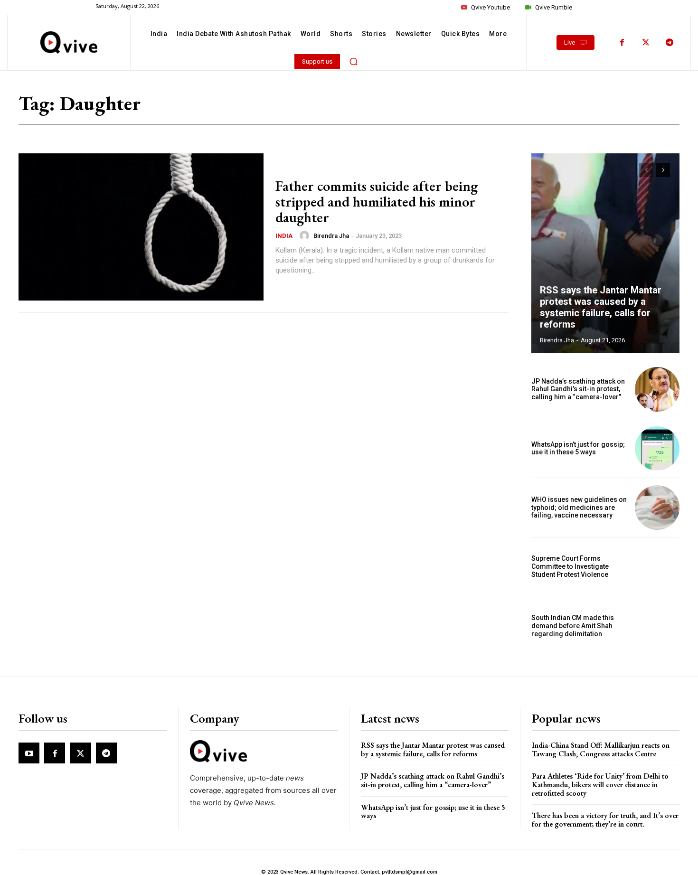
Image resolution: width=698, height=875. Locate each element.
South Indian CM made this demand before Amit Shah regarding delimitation (572, 626)
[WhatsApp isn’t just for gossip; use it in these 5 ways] (657, 448)
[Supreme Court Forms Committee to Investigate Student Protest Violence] (657, 567)
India (283, 235)
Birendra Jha (331, 235)
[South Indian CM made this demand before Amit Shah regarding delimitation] (657, 625)
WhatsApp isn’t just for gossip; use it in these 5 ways (578, 448)
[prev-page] (646, 170)
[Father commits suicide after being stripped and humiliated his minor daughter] (141, 227)
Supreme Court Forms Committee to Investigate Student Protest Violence (570, 566)
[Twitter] (645, 42)
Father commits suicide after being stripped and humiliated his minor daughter (376, 201)
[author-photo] (306, 235)
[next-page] (663, 170)
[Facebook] (622, 42)
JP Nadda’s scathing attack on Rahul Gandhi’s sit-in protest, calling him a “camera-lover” (578, 389)
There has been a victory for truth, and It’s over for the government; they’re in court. (605, 819)
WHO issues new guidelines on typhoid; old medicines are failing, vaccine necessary (579, 507)
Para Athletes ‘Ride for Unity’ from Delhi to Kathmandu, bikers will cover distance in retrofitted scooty (600, 784)
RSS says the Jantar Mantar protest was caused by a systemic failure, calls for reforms (600, 307)
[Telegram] (669, 42)
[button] (354, 61)
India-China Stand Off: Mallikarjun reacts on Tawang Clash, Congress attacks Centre (601, 749)
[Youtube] (29, 753)
